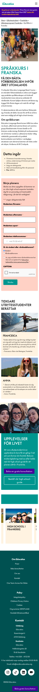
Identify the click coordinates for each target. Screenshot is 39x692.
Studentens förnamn (12, 204)
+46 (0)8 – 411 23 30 (22, 656)
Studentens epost (11, 225)
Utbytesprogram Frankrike (11, 23)
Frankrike (24, 20)
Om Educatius (18, 559)
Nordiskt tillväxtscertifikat (19, 613)
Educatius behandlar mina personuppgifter (17, 261)
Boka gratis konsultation (25, 688)
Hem (3, 20)
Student (8, 250)
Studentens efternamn (13, 214)
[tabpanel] (18, 526)
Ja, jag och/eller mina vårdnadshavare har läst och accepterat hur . (21, 259)
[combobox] (5, 241)
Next (38, 527)
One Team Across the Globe (17, 583)
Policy (19, 592)
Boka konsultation (17, 568)
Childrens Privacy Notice (20, 601)
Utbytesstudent (13, 20)
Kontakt (17, 578)
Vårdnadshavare (11, 253)
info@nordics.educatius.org (22, 664)
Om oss (17, 573)
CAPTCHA (7, 266)
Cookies (19, 605)
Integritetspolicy (19, 597)
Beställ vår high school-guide (19, 480)
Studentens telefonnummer (15, 236)
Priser (17, 563)
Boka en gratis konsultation (19, 471)
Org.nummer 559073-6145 (19, 609)
